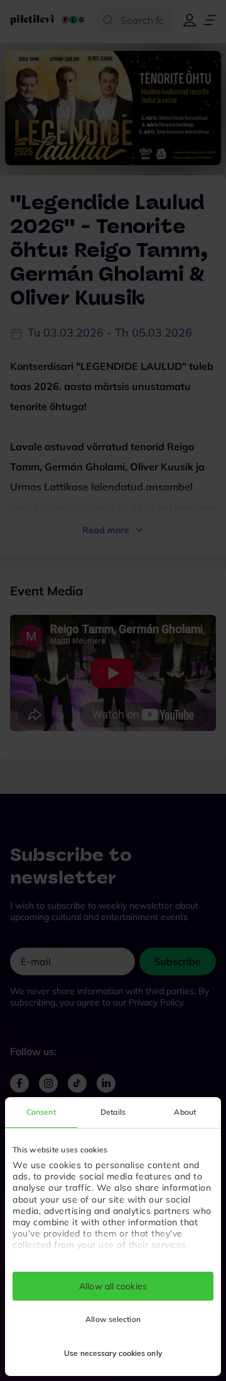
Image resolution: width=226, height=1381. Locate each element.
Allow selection (113, 1319)
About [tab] (185, 1112)
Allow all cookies (113, 1286)
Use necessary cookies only (113, 1353)
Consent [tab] (41, 1112)
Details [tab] (113, 1112)
